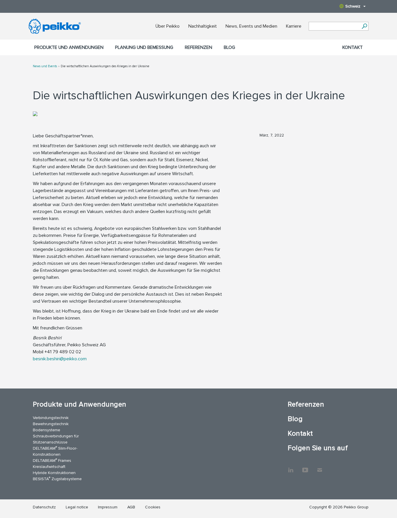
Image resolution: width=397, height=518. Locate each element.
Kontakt (352, 47)
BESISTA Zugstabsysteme (57, 478)
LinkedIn (291, 467)
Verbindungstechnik (51, 417)
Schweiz (352, 6)
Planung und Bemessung (144, 47)
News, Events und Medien (251, 26)
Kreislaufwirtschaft (49, 466)
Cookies (152, 507)
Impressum (107, 507)
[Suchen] (364, 26)
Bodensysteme (46, 429)
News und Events (45, 66)
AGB (131, 507)
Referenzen (198, 47)
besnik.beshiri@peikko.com (60, 359)
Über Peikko (167, 26)
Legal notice (77, 507)
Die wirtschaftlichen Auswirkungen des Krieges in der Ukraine (105, 66)
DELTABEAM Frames (52, 460)
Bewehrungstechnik (51, 423)
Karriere (293, 26)
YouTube (305, 467)
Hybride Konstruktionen (54, 472)
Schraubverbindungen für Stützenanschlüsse (56, 439)
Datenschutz (44, 507)
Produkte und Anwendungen (68, 47)
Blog (229, 47)
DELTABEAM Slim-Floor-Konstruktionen (55, 451)
